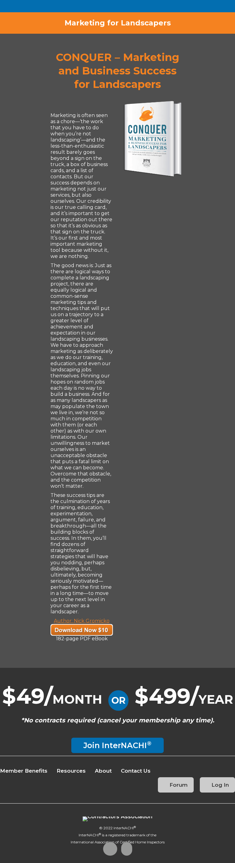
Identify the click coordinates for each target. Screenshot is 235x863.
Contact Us (136, 771)
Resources (71, 771)
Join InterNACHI (117, 745)
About (103, 771)
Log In (219, 785)
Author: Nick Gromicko (82, 621)
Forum (178, 785)
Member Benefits (23, 771)
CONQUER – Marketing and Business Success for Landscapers (117, 71)
